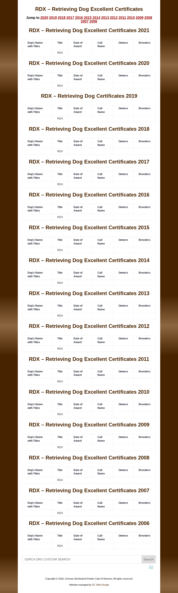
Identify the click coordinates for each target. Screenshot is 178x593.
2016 (79, 18)
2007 (85, 21)
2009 (139, 18)
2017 (70, 18)
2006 (93, 21)
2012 (114, 18)
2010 (131, 18)
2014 (96, 18)
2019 (53, 18)
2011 (122, 18)
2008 (148, 18)
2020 (44, 18)
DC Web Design (100, 584)
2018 (62, 18)
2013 (105, 18)
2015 (88, 18)
